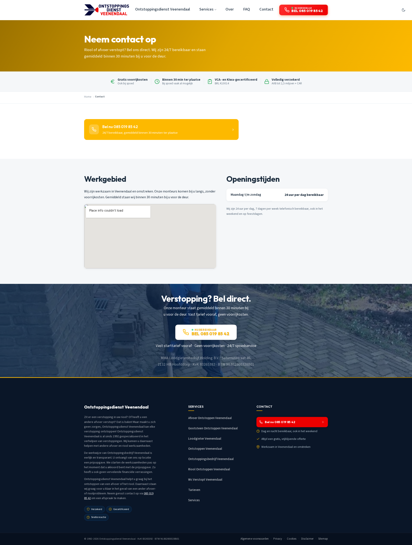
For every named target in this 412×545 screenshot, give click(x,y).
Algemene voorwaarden (255, 539)
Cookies (292, 539)
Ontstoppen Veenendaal (205, 449)
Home (87, 97)
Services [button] (206, 9)
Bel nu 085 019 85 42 (280, 422)
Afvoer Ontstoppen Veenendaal (210, 418)
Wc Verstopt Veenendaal (205, 479)
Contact (266, 9)
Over (230, 9)
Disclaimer (307, 539)
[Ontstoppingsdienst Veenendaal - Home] (106, 10)
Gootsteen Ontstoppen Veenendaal (213, 428)
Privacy (277, 539)
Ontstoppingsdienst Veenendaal (162, 9)
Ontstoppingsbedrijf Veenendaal (211, 459)
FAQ (246, 9)
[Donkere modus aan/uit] (403, 10)
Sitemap (323, 539)
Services (194, 500)
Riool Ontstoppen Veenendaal (209, 469)
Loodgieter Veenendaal (204, 438)
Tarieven (194, 490)
